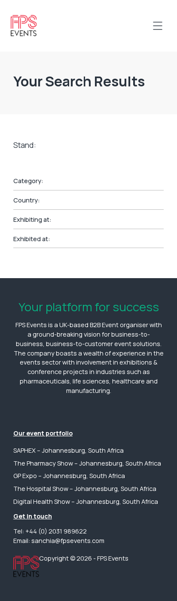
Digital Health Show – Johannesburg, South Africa (85, 501)
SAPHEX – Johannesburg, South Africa (68, 450)
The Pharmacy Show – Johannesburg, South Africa (87, 463)
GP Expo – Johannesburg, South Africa (69, 476)
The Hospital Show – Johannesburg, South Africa (84, 488)
